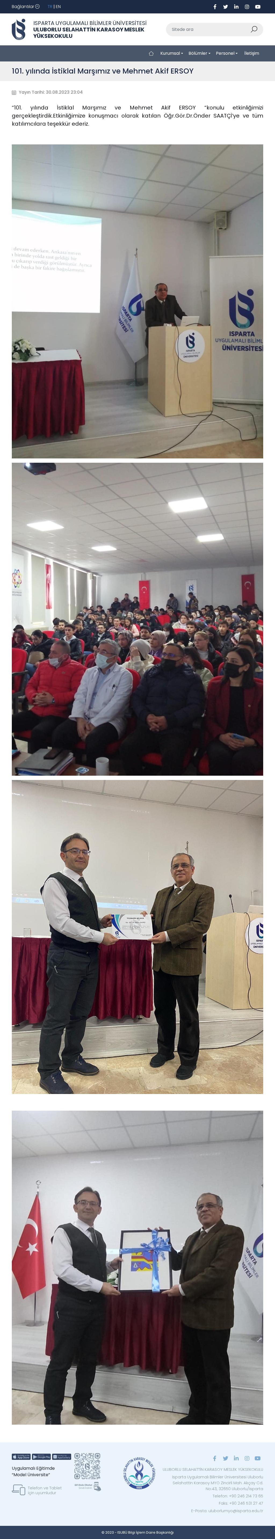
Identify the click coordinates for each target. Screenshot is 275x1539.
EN (58, 6)
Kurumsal (170, 53)
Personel (225, 53)
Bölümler (198, 53)
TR (50, 6)
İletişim (251, 53)
